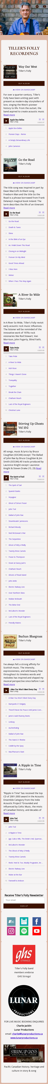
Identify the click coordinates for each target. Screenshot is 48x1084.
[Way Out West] (10, 72)
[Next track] (43, 119)
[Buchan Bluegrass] (10, 641)
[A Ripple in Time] (10, 770)
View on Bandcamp (25, 89)
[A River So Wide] (10, 300)
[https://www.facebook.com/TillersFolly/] (22, 6)
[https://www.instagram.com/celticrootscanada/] (29, 6)
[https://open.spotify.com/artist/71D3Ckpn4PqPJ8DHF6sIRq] (37, 6)
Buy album (24, 83)
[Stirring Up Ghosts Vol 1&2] (10, 429)
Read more (9, 114)
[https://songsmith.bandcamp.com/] (11, 922)
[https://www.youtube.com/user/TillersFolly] (44, 6)
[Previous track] (40, 119)
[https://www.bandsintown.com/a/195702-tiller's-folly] (24, 922)
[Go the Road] (10, 165)
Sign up (24, 906)
